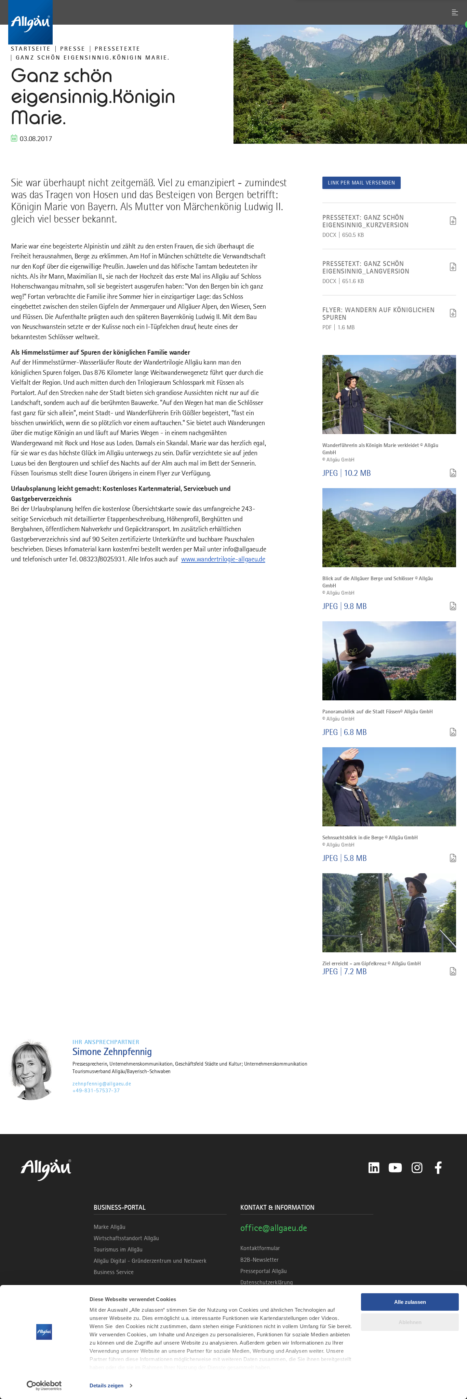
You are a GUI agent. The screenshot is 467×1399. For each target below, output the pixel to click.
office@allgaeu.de (273, 1227)
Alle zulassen (410, 1302)
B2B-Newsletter (259, 1259)
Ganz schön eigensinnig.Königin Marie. (93, 57)
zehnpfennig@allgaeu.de (101, 1084)
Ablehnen (410, 1322)
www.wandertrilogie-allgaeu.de (223, 559)
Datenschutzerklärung (266, 1282)
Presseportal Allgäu (263, 1271)
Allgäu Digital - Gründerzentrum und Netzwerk (150, 1260)
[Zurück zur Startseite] (233, 22)
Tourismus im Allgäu (118, 1249)
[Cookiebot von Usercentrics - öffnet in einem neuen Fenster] (44, 1386)
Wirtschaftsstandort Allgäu (126, 1238)
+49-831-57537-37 (96, 1091)
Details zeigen (106, 1385)
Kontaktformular (260, 1248)
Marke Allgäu (109, 1226)
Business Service (114, 1272)
